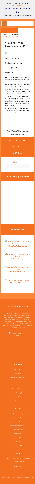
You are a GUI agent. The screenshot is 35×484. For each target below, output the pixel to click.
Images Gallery (18, 373)
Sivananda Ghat (18, 418)
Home (22, 31)
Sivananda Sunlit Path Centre (17, 422)
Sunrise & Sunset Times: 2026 (18, 425)
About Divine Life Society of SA (17, 414)
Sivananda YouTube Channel (17, 397)
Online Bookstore (17, 385)
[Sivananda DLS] (17, 5)
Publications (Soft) (14, 34)
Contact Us (18, 437)
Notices (18, 441)
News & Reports (18, 369)
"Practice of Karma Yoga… (17, 282)
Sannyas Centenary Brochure (17, 401)
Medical (6, 34)
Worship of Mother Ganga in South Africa (18, 381)
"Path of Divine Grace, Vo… (17, 259)
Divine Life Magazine (18, 389)
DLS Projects (17, 433)
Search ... (16, 162)
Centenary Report (17, 445)
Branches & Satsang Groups (17, 377)
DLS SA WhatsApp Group (18, 393)
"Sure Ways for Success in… (17, 246)
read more (22, 327)
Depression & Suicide (17, 429)
